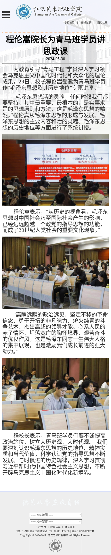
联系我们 (70, 527)
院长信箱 (55, 527)
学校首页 (69, 22)
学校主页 (41, 527)
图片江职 (102, 22)
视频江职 (86, 22)
